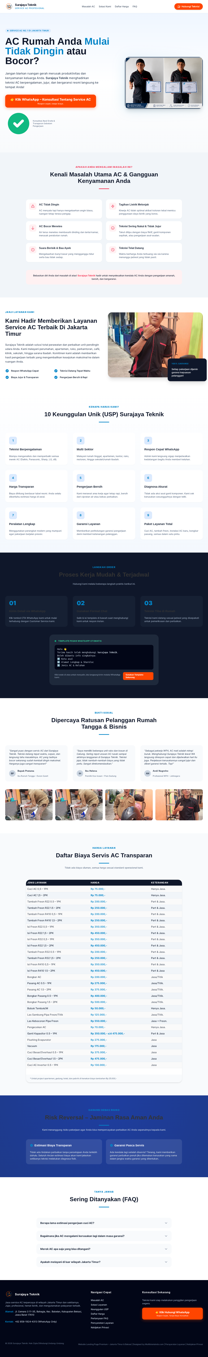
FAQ (135, 6)
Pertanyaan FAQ (99, 1318)
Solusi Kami (105, 6)
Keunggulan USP (100, 1309)
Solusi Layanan (99, 1304)
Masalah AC (88, 6)
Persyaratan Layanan (102, 1322)
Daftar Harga (122, 6)
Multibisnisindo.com (154, 1344)
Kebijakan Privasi (100, 1327)
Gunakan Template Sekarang (134, 675)
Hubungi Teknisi (191, 6)
